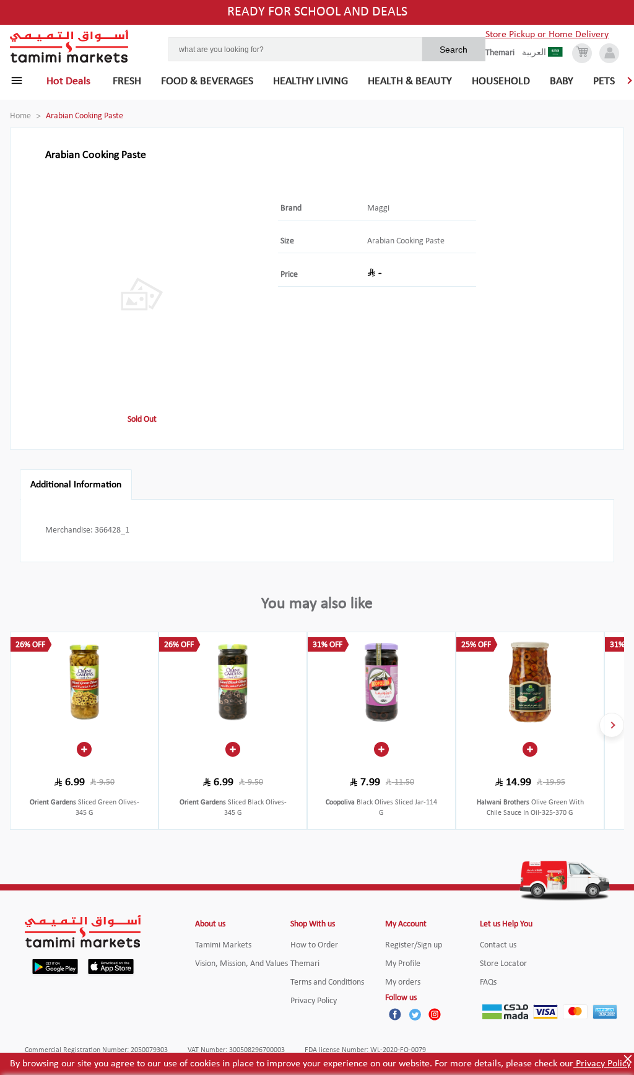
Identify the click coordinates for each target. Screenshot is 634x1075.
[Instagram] (435, 1014)
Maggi (378, 208)
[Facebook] (395, 1014)
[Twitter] (415, 1014)
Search (453, 49)
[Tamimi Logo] (69, 46)
